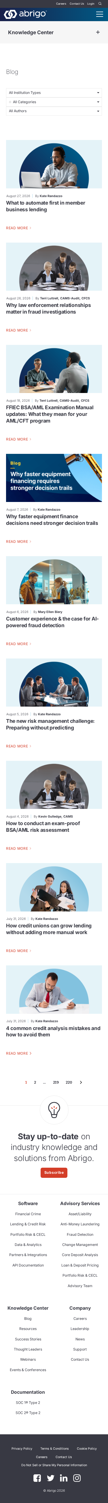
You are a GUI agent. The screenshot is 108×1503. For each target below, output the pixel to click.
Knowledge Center (31, 32)
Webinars (28, 1359)
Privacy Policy (22, 1449)
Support (80, 1349)
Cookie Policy (87, 1449)
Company (80, 1308)
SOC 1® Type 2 (28, 1402)
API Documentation (28, 1265)
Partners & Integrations (28, 1255)
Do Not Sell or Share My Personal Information (54, 1465)
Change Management (80, 1244)
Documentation (28, 1392)
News (80, 1339)
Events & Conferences (28, 1370)
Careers (61, 3)
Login (90, 3)
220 (69, 1082)
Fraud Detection (80, 1234)
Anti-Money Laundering (80, 1224)
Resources (28, 1329)
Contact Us (77, 3)
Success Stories (28, 1339)
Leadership (80, 1329)
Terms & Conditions (54, 1449)
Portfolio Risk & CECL (28, 1234)
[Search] (100, 4)
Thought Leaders (28, 1349)
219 (56, 1082)
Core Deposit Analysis (80, 1255)
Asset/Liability (80, 1214)
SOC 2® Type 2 (28, 1413)
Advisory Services (80, 1203)
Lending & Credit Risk (28, 1224)
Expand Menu (98, 32)
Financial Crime (28, 1214)
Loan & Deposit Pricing (80, 1265)
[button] (54, 1465)
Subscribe (54, 1172)
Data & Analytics (28, 1244)
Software (28, 1203)
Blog (28, 1318)
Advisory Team (80, 1286)
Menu (99, 14)
